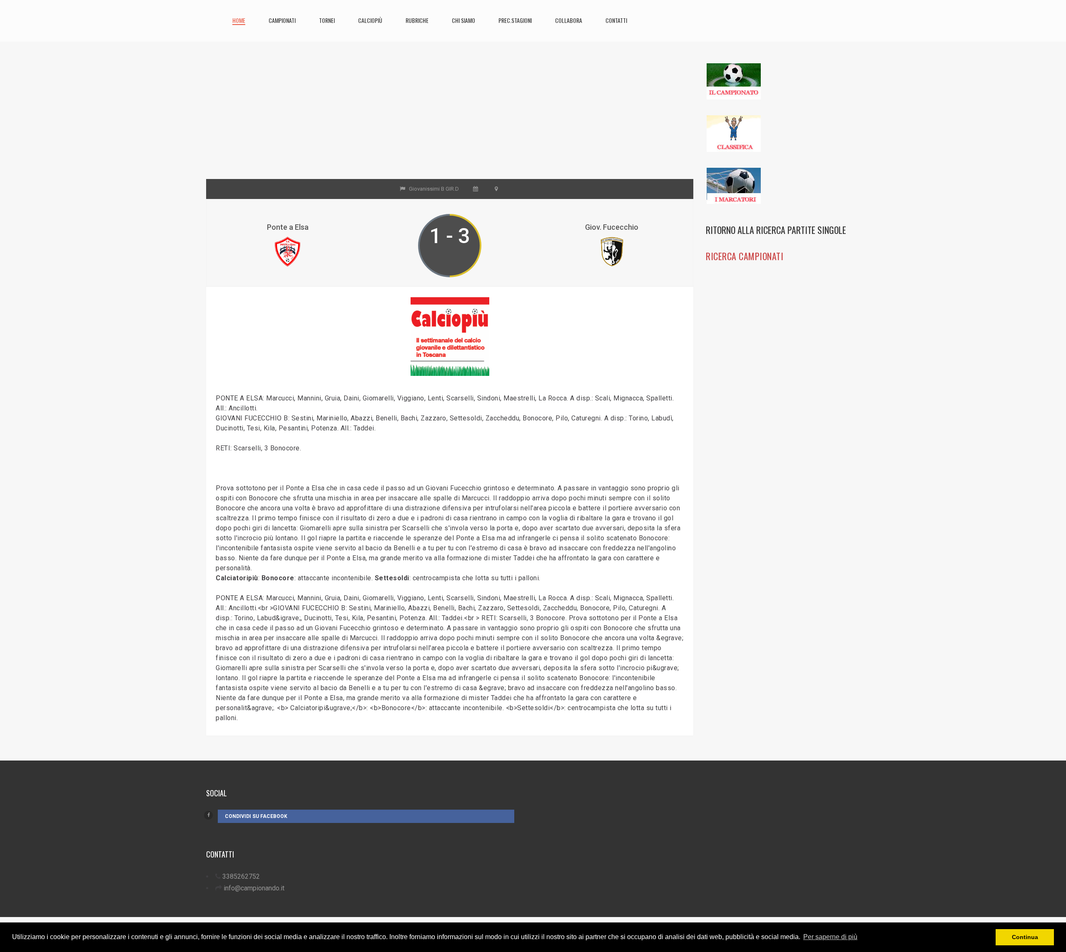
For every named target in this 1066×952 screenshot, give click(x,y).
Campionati (282, 20)
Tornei (327, 20)
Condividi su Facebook (256, 816)
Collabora (568, 20)
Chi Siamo (463, 20)
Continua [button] (1025, 937)
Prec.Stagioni (515, 20)
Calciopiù (370, 20)
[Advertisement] (449, 120)
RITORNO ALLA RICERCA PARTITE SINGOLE (776, 229)
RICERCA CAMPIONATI (744, 256)
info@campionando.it (254, 888)
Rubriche (417, 20)
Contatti (616, 20)
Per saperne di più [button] (830, 936)
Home (238, 20)
